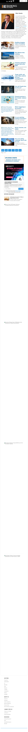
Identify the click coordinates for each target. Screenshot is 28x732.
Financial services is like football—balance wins (20, 98)
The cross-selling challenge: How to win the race (20, 140)
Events (5, 692)
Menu (21, 4)
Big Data (5, 684)
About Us (5, 698)
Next (16, 150)
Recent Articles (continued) (9, 706)
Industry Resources (7, 718)
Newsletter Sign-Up (7, 722)
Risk (5, 686)
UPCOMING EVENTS (11, 158)
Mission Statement (7, 703)
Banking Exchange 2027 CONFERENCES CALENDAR (12, 160)
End (20, 150)
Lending (5, 689)
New (5, 720)
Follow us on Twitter (7, 711)
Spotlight (5, 694)
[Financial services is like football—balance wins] (7, 102)
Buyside (5, 723)
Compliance (6, 691)
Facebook (13, 1)
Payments (6, 680)
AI (4, 683)
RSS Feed (11, 1)
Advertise (6, 700)
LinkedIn (7, 1)
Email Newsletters (7, 714)
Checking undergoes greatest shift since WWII (20, 64)
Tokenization (6, 681)
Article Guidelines (7, 701)
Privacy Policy (6, 705)
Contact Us (6, 712)
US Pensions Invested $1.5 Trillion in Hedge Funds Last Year (16, 198)
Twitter (9, 1)
